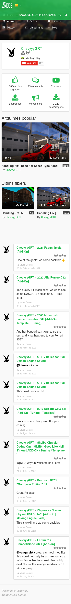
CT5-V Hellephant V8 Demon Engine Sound (41, 359)
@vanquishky (26, 552)
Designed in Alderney (15, 591)
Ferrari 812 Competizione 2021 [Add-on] (36, 542)
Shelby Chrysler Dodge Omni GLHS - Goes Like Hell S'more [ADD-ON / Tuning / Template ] (41, 448)
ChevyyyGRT (31, 48)
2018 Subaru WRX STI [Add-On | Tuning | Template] (41, 411)
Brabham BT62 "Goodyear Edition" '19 (37, 482)
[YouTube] (23, 52)
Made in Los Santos (14, 595)
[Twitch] (28, 52)
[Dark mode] (60, 15)
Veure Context (26, 264)
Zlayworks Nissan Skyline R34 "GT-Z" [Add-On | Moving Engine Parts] (39, 514)
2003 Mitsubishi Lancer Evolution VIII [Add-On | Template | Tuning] (37, 319)
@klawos (23, 365)
